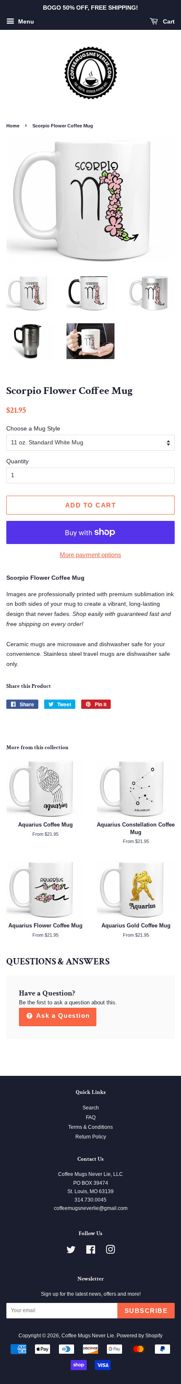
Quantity (17, 461)
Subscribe (146, 1310)
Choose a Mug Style (33, 428)
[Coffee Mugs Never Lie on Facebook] (91, 1252)
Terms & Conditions (90, 1127)
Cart (168, 21)
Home (12, 125)
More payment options (90, 554)
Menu (25, 21)
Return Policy (90, 1137)
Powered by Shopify (139, 1336)
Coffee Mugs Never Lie (87, 1336)
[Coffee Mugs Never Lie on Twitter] (71, 1252)
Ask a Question (62, 1015)
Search (91, 1108)
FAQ (91, 1117)
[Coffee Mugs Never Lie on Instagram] (110, 1252)
